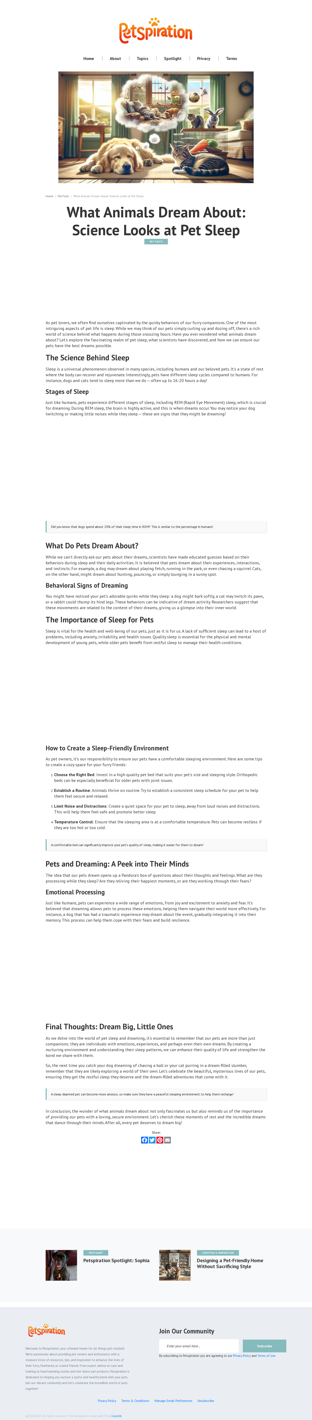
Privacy (203, 58)
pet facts (63, 196)
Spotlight (172, 58)
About (115, 58)
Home (88, 58)
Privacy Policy (242, 1356)
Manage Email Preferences (173, 1401)
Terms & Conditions (135, 1401)
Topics (142, 58)
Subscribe (264, 1346)
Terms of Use (266, 1356)
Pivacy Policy (107, 1401)
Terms (231, 58)
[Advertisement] (156, 286)
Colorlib (116, 1416)
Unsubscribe (205, 1401)
